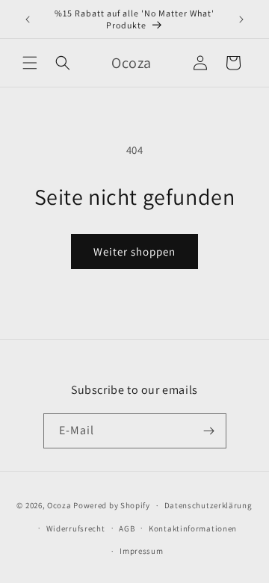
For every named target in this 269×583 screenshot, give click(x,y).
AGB (126, 528)
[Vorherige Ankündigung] (27, 19)
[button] (29, 62)
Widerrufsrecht (75, 528)
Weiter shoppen (134, 251)
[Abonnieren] (209, 430)
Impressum (141, 551)
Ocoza (59, 505)
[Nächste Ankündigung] (241, 19)
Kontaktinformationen (193, 528)
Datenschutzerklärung (208, 505)
